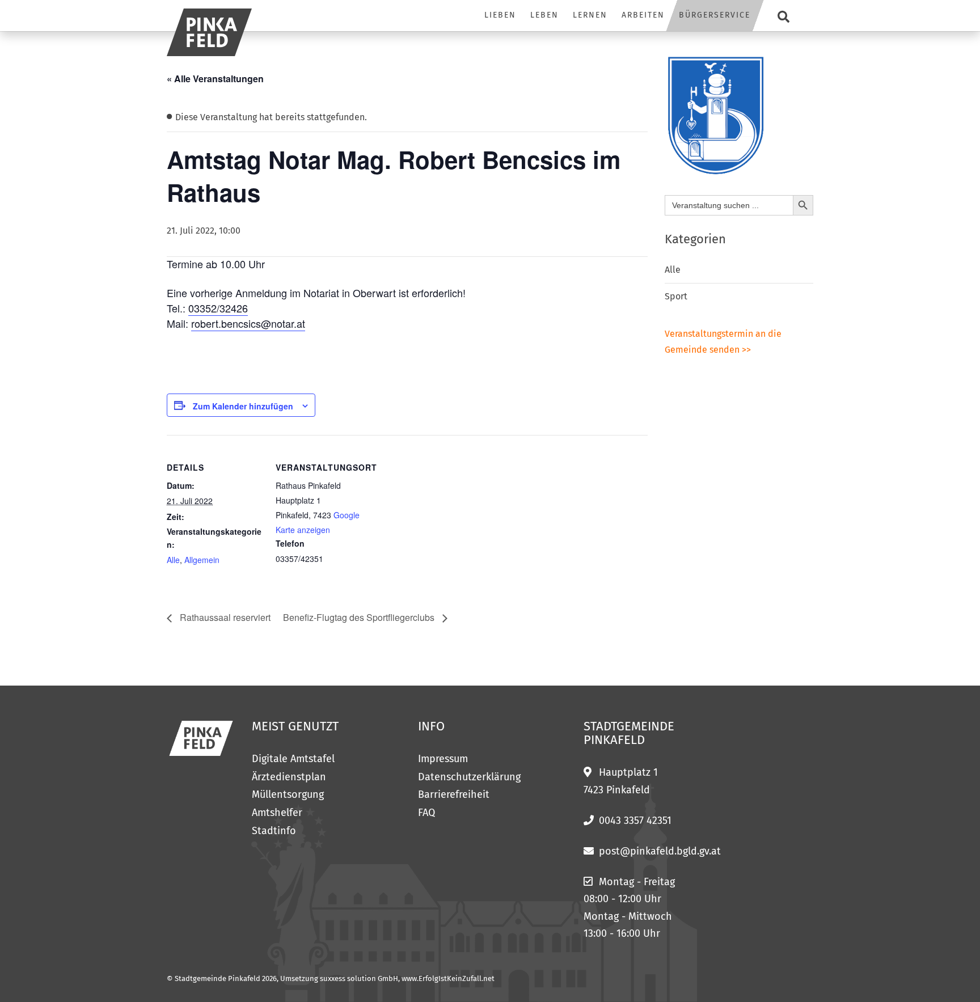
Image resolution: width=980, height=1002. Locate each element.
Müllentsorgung (288, 794)
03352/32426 (218, 308)
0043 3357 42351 (635, 820)
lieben (500, 15)
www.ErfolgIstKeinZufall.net (448, 978)
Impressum (443, 758)
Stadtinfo (274, 831)
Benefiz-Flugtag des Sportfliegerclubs (360, 617)
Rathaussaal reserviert (224, 617)
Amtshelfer (277, 812)
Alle (173, 559)
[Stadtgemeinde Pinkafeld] (209, 32)
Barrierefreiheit (453, 794)
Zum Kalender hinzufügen (243, 406)
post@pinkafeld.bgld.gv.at (660, 851)
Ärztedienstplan (289, 777)
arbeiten (643, 15)
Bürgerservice (714, 15)
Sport (676, 296)
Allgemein (201, 559)
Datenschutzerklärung (469, 777)
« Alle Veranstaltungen (215, 78)
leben (544, 15)
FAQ (426, 812)
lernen (590, 15)
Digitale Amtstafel (293, 758)
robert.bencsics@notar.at (248, 323)
